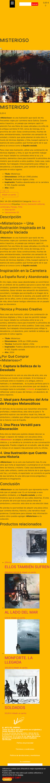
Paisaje (14, 207)
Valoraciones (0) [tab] (12, 212)
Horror (24, 204)
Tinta (20, 207)
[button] (1, 49)
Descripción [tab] (10, 209)
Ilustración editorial (36, 204)
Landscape (5, 207)
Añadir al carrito (9, 195)
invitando (30, 389)
